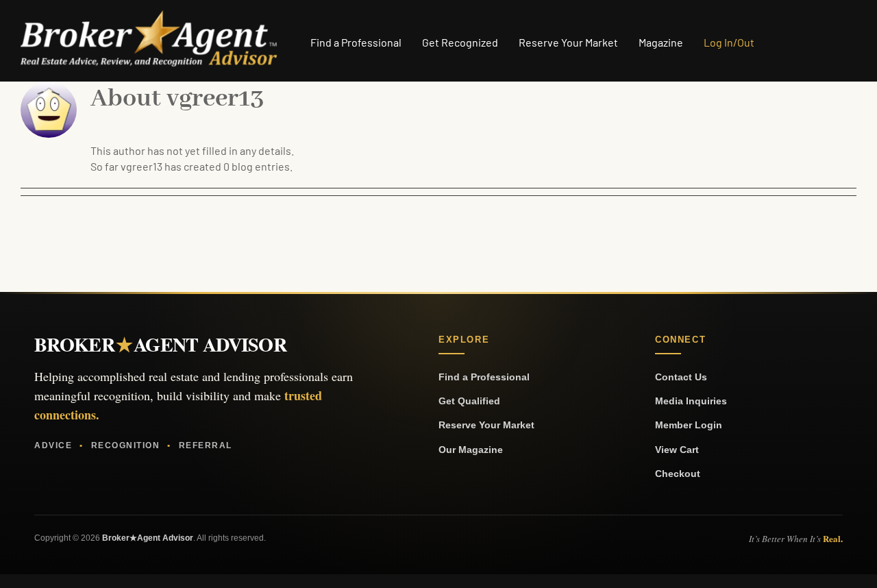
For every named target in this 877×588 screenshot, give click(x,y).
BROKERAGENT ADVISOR (160, 344)
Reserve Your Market (486, 424)
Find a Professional (484, 376)
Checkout (677, 473)
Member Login (688, 424)
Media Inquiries (691, 400)
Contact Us (681, 376)
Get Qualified (469, 400)
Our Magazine (470, 449)
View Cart (677, 449)
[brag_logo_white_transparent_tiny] (149, 15)
